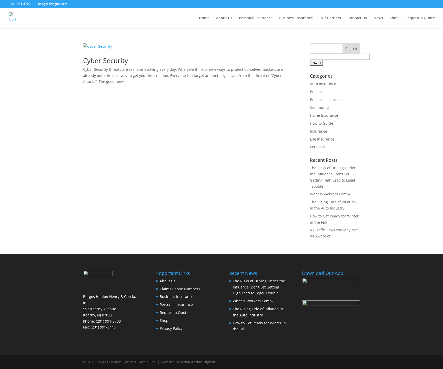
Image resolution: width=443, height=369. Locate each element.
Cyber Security (105, 60)
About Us (224, 18)
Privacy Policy (171, 328)
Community (320, 107)
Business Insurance (296, 18)
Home (204, 18)
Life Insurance (322, 139)
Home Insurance (324, 115)
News (378, 18)
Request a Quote (420, 18)
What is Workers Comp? (330, 194)
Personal (317, 146)
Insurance (318, 131)
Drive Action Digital (198, 362)
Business (317, 91)
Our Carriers (330, 18)
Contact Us (357, 18)
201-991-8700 (21, 4)
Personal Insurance (256, 18)
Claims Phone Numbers (180, 288)
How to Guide (321, 123)
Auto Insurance (323, 83)
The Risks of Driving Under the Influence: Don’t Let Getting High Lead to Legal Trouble (259, 287)
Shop (394, 18)
